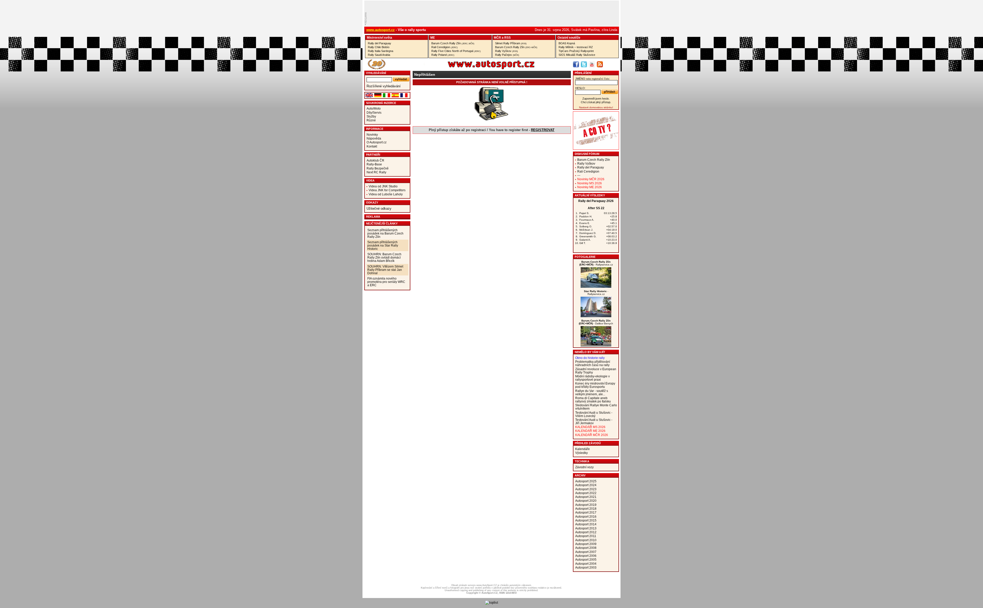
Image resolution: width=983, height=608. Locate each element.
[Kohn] (596, 287)
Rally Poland (442, 54)
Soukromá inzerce (381, 102)
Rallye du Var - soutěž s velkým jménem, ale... (591, 392)
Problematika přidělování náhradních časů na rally (592, 363)
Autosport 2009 (585, 544)
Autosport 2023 (585, 489)
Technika (582, 461)
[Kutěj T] (596, 316)
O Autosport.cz (377, 142)
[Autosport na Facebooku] (576, 64)
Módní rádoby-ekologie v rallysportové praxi (592, 378)
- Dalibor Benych (596, 322)
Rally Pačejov (507, 54)
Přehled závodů (588, 443)
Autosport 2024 (585, 485)
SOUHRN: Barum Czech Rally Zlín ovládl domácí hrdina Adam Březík (384, 257)
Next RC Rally (376, 172)
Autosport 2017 (585, 512)
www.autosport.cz (380, 30)
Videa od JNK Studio (383, 186)
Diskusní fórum (587, 153)
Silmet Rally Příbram (511, 43)
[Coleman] (596, 345)
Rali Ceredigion (444, 47)
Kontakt (372, 146)
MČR (497, 37)
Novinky (372, 134)
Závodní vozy (584, 467)
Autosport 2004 (585, 563)
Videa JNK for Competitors (387, 190)
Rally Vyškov (506, 50)
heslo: (580, 88)
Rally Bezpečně (378, 168)
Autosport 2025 (585, 481)
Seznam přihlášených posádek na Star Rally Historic (382, 245)
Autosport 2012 (585, 532)
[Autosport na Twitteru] (584, 64)
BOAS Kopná (567, 43)
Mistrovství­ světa (379, 37)
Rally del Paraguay (379, 43)
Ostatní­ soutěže (569, 37)
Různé (371, 120)
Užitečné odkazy (379, 208)
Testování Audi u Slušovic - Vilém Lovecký (593, 414)
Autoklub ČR (375, 160)
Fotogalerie (585, 256)
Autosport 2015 (585, 520)
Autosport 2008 (585, 547)
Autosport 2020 (585, 500)
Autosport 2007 (585, 551)
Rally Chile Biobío (378, 47)
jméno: (592, 78)
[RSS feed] (600, 64)
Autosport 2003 (585, 567)
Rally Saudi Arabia (379, 54)
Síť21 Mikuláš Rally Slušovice (577, 54)
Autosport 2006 (585, 555)
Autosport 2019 (585, 504)
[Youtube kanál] (592, 64)
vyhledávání (376, 72)
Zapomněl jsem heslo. (596, 98)
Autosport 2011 (585, 536)
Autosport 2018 (585, 508)
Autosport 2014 (585, 524)
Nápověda (374, 138)
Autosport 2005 (585, 559)
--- (578, 175)
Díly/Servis (374, 112)
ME (432, 37)
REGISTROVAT (542, 130)
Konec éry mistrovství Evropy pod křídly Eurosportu (595, 385)
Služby (371, 116)
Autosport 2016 (585, 516)
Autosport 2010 (585, 540)
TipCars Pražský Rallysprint (576, 50)
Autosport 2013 (585, 528)
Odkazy (372, 202)
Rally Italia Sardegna (380, 50)
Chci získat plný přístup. (596, 102)
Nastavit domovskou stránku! (596, 107)
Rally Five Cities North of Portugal (456, 50)
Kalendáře (582, 449)
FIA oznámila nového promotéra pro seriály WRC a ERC (386, 282)
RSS (507, 37)
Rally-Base (374, 164)
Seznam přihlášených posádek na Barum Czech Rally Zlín (385, 233)
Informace (374, 128)
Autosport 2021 (585, 496)
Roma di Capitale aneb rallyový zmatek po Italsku (593, 399)
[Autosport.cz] (476, 68)
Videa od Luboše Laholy (386, 194)
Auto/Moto (374, 108)
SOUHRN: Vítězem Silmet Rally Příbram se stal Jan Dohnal (385, 270)
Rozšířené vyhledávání (384, 86)
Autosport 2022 (585, 493)
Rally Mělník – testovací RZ (576, 47)
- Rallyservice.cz (596, 263)
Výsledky (581, 452)
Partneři (373, 154)
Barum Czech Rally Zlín (452, 43)
